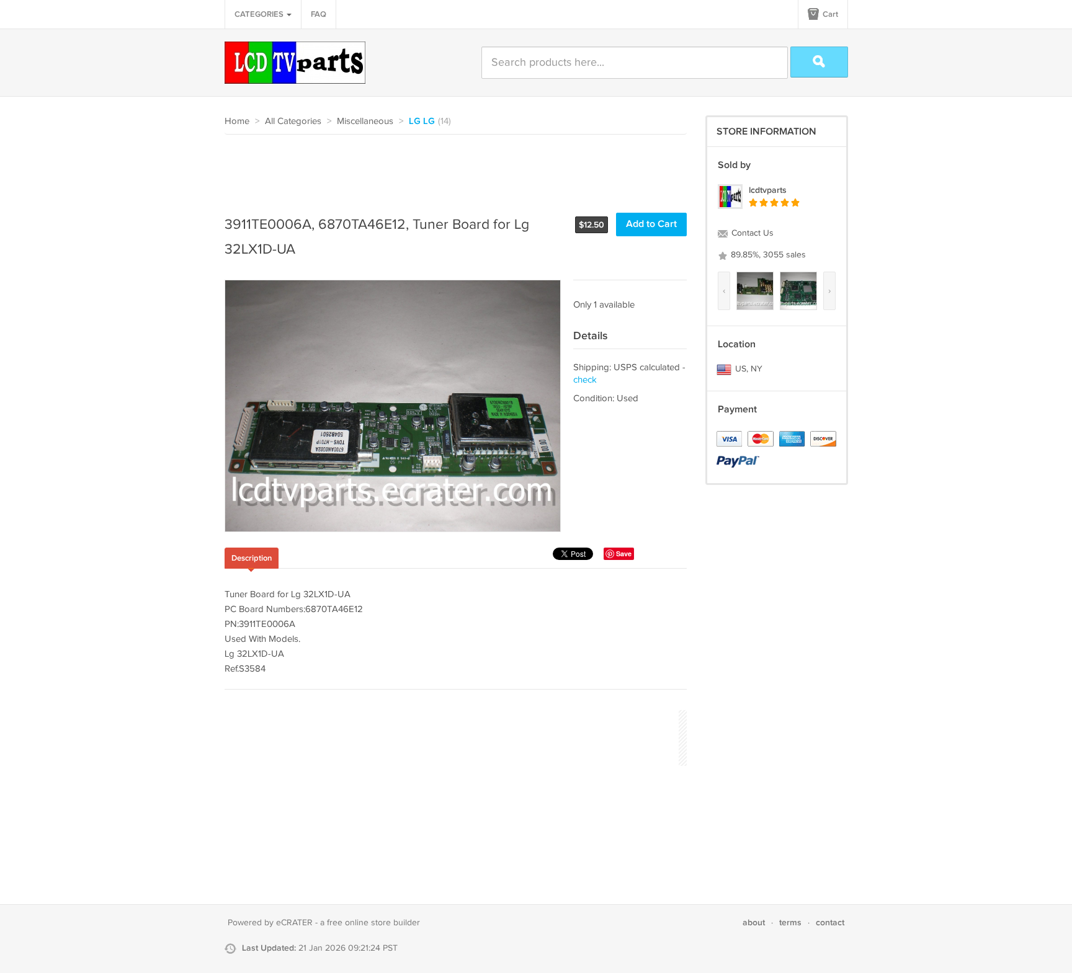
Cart (829, 14)
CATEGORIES (259, 14)
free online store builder (373, 923)
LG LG (422, 121)
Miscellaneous (365, 121)
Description (251, 558)
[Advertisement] (450, 169)
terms (790, 922)
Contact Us (751, 233)
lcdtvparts (768, 190)
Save (624, 553)
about (754, 922)
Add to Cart (651, 224)
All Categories (293, 121)
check (585, 380)
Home (237, 121)
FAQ (318, 14)
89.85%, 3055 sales (767, 255)
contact (830, 922)
